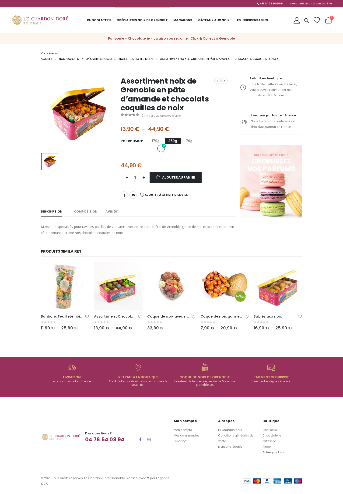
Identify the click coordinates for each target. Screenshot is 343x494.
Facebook (124, 195)
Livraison (180, 441)
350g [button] (172, 141)
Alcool (266, 447)
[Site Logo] (40, 20)
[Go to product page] (65, 286)
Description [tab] (51, 211)
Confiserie (269, 430)
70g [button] (189, 141)
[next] (224, 81)
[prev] (217, 81)
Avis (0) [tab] (112, 211)
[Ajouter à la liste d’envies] (87, 316)
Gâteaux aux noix (214, 20)
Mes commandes (186, 435)
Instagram (149, 439)
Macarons (182, 20)
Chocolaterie (99, 20)
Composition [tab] (85, 211)
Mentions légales (230, 447)
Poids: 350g (131, 141)
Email (133, 195)
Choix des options (81, 270)
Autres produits (273, 452)
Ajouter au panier (178, 177)
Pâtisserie (269, 441)
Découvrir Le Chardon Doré (309, 3)
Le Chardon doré (230, 430)
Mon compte (183, 430)
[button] (307, 21)
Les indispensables (251, 20)
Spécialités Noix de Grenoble (142, 20)
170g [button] (156, 141)
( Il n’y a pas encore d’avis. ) (163, 115)
